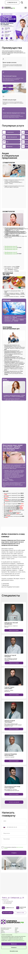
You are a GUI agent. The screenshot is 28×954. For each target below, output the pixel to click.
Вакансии (3, 932)
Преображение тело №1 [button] (11, 252)
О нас (16, 932)
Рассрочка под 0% (5, 929)
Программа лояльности (6, 927)
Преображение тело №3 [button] (11, 253)
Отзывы (16, 927)
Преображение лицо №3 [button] (11, 249)
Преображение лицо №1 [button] (11, 246)
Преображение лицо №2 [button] (11, 247)
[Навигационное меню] (26, 7)
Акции (8, 54)
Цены (16, 929)
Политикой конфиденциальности (17, 940)
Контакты (17, 931)
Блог (16, 930)
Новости (2, 931)
